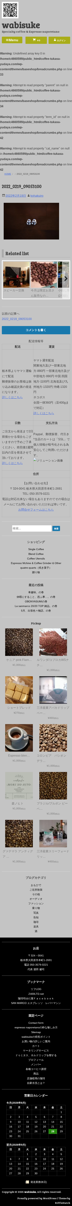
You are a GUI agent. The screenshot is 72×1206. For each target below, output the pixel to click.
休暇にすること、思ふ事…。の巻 (36, 596)
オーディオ (36, 898)
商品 (36, 1073)
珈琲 (36, 921)
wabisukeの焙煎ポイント (36, 1036)
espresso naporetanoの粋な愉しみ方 (36, 1027)
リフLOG (36, 989)
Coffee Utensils (36, 558)
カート (36, 1045)
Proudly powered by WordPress (36, 1198)
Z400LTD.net (36, 993)
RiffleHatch (62, 1203)
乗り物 (36, 908)
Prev (6, 263)
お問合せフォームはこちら (36, 509)
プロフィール (36, 1059)
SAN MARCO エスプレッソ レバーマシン (36, 1003)
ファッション (36, 903)
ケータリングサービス (36, 1050)
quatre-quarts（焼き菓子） (36, 567)
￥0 (38, 40)
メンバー (36, 1064)
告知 (36, 917)
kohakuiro (36, 195)
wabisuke (21, 24)
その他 (36, 894)
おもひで (36, 885)
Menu (13, 40)
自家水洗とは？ (36, 1082)
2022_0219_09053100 (17, 319)
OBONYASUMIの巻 (36, 601)
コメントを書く (36, 330)
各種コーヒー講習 (36, 1069)
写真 (36, 912)
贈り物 (36, 572)
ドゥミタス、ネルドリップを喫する (36, 1055)
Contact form (36, 1022)
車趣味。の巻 (36, 592)
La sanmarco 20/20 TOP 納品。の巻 (36, 606)
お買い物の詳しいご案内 (36, 1041)
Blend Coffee (36, 553)
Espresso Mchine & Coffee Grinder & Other (36, 563)
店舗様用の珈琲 (36, 1078)
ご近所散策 (36, 889)
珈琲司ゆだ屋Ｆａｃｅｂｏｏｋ (36, 998)
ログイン (61, 40)
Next (65, 263)
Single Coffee (36, 549)
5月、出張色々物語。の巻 (36, 610)
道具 (36, 926)
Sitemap (36, 1032)
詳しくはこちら (12, 397)
